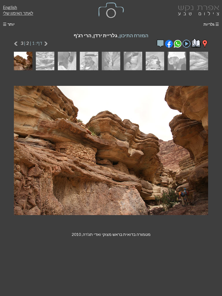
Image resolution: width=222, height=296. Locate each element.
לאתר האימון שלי (18, 13)
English (10, 7)
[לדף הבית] (197, 9)
